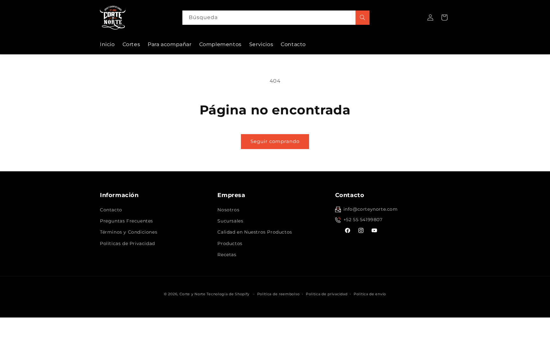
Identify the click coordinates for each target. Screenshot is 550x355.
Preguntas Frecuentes (126, 221)
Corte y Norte (193, 294)
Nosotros (228, 210)
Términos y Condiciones (128, 232)
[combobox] (276, 17)
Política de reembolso (278, 294)
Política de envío (370, 294)
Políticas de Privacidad (127, 243)
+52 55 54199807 (363, 219)
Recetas (226, 254)
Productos (229, 243)
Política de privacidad (326, 294)
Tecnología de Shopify (228, 294)
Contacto (111, 210)
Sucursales (230, 221)
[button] (444, 17)
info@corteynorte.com (370, 209)
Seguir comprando (275, 141)
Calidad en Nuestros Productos (254, 232)
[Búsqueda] (363, 17)
